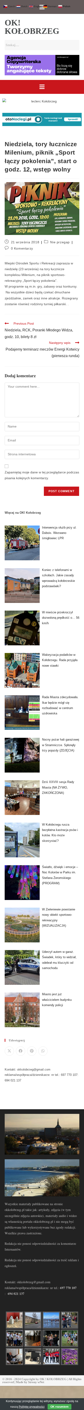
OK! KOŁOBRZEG (32, 27)
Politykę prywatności (32, 1406)
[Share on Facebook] (20, 1051)
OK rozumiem (59, 1406)
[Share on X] (9, 1051)
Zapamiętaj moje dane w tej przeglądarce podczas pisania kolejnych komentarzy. (42, 475)
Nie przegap (60, 242)
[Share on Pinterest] (31, 1051)
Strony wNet (36, 1382)
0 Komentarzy (22, 248)
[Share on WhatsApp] (43, 1051)
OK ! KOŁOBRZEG (53, 1379)
